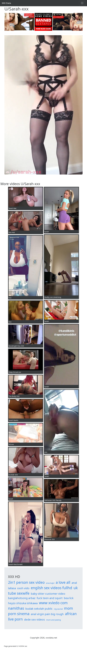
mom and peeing (53, 620)
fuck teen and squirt (50, 598)
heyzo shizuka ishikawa (23, 603)
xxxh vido (23, 588)
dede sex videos (34, 619)
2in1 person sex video (26, 582)
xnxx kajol (50, 583)
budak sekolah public (39, 608)
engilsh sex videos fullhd (51, 587)
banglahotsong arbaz (21, 598)
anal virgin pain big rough (47, 614)
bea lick (69, 598)
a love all (63, 582)
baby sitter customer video (48, 593)
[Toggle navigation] (82, 3)
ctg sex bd (58, 609)
